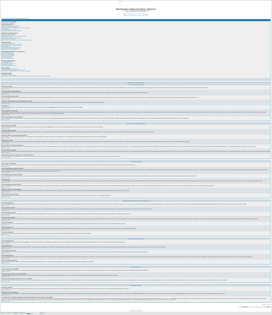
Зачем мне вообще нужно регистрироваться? (11, 25)
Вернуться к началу (6, 88)
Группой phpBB (40, 288)
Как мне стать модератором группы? (9, 65)
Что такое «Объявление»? (7, 56)
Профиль (127, 15)
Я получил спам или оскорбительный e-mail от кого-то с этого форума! (16, 70)
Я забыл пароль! (5, 28)
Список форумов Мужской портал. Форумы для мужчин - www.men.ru (15, 18)
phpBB (134, 310)
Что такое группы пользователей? (9, 63)
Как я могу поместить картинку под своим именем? (12, 38)
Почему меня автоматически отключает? (10, 26)
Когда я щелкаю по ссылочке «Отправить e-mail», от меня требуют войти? (17, 40)
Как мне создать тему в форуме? (8, 43)
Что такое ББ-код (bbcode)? (7, 52)
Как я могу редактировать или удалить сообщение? (12, 44)
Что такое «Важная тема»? (7, 57)
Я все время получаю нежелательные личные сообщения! (13, 69)
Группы (140, 13)
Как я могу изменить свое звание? (8, 39)
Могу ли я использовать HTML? (8, 53)
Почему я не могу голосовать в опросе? (10, 49)
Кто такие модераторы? (6, 62)
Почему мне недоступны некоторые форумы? (11, 48)
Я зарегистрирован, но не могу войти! (9, 29)
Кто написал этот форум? (7, 74)
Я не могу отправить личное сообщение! (10, 68)
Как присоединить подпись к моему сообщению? (11, 45)
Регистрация (146, 13)
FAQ (125, 13)
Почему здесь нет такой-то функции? (9, 75)
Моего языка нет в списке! (7, 37)
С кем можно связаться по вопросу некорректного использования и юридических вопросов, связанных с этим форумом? (26, 76)
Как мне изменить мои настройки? (9, 34)
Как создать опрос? (6, 46)
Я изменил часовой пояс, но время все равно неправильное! (14, 36)
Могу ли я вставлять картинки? (8, 55)
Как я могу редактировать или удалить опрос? (11, 47)
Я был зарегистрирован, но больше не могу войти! (12, 30)
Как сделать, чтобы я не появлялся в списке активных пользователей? (16, 27)
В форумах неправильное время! (8, 35)
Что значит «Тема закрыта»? (7, 58)
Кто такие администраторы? (7, 61)
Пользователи (134, 13)
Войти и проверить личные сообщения (137, 15)
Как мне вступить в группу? (7, 64)
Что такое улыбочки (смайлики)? (8, 54)
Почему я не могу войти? (7, 24)
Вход (147, 15)
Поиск (129, 13)
